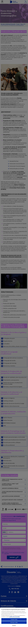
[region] (14, 617)
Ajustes (14, 625)
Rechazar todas (14, 622)
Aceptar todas (14, 619)
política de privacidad (14, 616)
